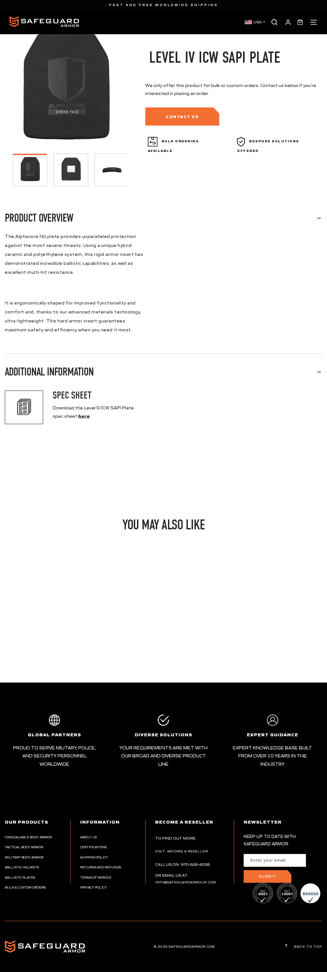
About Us (88, 837)
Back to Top (307, 946)
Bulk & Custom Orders (25, 887)
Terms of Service (95, 877)
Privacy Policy (93, 887)
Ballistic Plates (20, 877)
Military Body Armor (24, 857)
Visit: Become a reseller (181, 851)
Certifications (93, 847)
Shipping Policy (94, 857)
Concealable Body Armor (28, 837)
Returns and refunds (100, 867)
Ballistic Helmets (22, 867)
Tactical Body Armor (24, 847)
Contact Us (182, 116)
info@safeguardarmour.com (185, 882)
